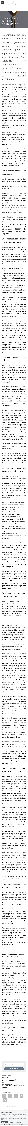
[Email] (21, 1096)
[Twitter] (10, 1096)
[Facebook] (4, 1096)
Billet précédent (6, 1075)
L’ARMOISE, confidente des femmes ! (13, 1086)
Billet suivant (5, 1083)
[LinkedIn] (16, 1096)
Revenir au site (7, 1092)
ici (18, 879)
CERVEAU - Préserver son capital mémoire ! (12, 1079)
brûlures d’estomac (10, 685)
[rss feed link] (5, 1100)
